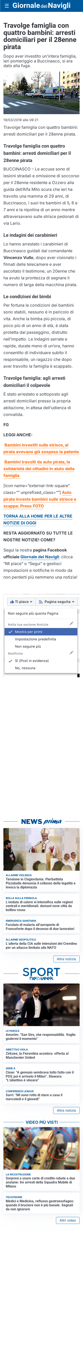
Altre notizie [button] (66, 959)
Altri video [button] (68, 1220)
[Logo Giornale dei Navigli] (41, 6)
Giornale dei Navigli (39, 556)
